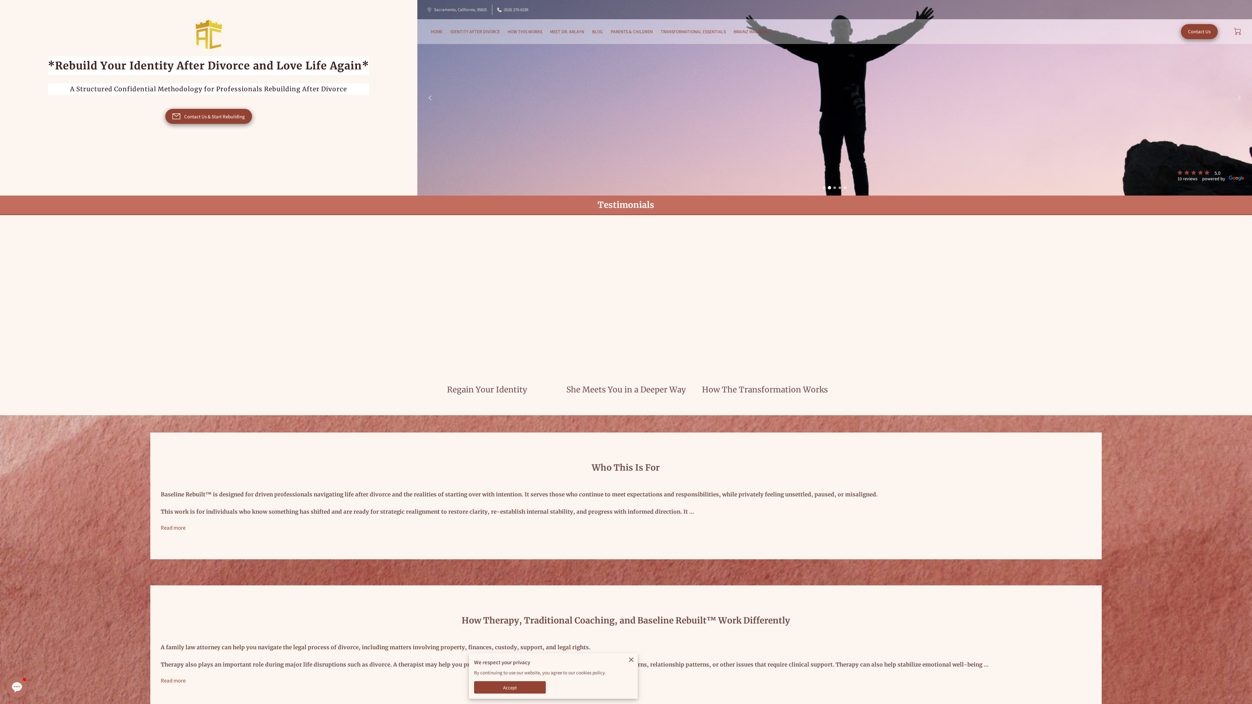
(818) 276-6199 (516, 9)
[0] (1237, 31)
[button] (17, 687)
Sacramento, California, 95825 (460, 9)
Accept (510, 687)
